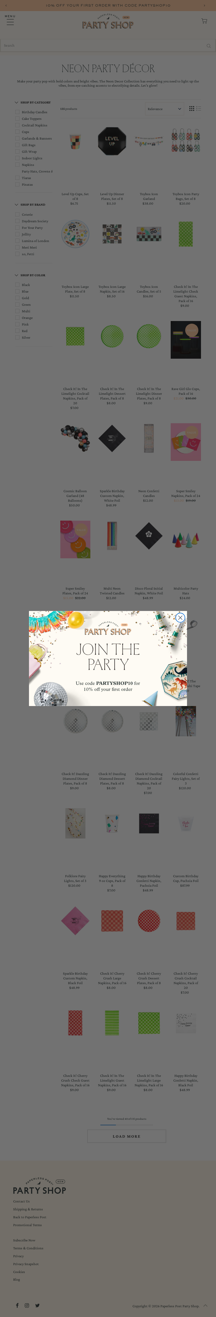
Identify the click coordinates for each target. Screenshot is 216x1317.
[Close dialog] (180, 617)
